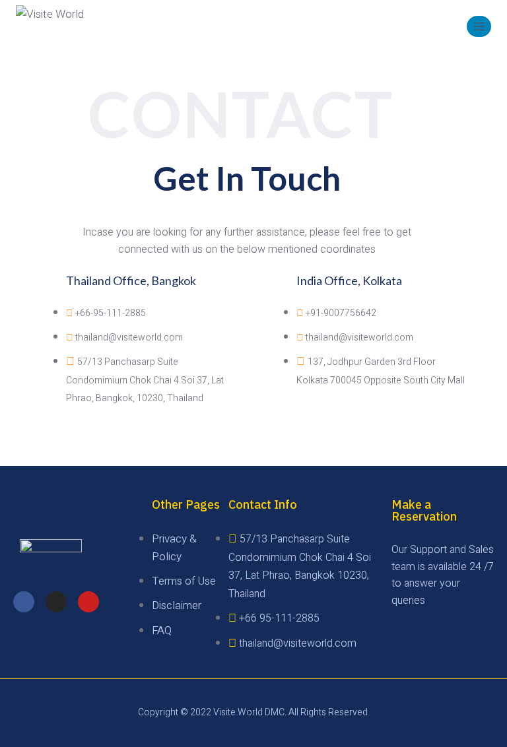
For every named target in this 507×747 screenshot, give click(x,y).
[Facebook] (23, 601)
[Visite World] (59, 26)
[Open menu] (479, 26)
